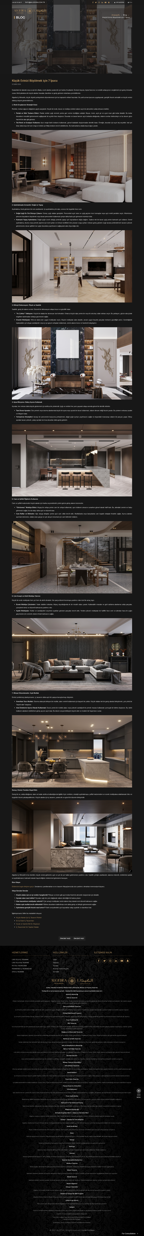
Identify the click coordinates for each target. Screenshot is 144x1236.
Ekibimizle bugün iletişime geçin (23, 886)
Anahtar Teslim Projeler (61, 969)
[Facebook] (93, 2)
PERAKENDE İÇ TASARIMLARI (22, 969)
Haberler (56, 962)
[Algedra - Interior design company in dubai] (30, 9)
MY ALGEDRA (120, 2)
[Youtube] (105, 2)
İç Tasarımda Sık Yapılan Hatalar (27, 927)
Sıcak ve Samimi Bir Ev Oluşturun (28, 924)
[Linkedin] (102, 2)
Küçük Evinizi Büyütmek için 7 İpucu (34, 80)
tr (130, 2)
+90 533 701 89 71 (17, 2)
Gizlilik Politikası (87, 1230)
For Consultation (129, 1233)
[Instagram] (99, 2)
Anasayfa (116, 15)
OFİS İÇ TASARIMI (18, 972)
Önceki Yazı (65, 938)
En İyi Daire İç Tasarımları (25, 921)
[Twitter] (96, 2)
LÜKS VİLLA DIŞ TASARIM (20, 962)
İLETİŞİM (56, 972)
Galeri (55, 959)
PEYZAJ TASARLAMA (19, 966)
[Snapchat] (108, 2)
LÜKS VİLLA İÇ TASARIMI (20, 959)
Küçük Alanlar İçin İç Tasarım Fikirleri (29, 917)
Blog (125, 15)
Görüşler (56, 966)
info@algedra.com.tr (35, 2)
